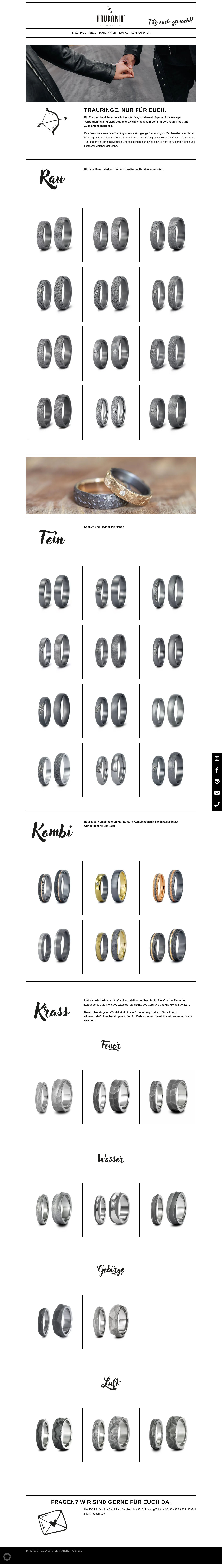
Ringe (92, 32)
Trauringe (79, 32)
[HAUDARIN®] (111, 16)
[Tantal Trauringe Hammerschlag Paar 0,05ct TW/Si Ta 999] (111, 353)
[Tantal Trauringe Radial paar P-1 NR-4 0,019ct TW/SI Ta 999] (111, 652)
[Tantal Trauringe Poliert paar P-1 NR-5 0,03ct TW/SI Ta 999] (111, 770)
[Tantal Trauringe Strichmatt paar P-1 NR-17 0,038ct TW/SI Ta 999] (111, 593)
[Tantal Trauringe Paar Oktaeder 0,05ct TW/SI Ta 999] (168, 235)
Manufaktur (107, 32)
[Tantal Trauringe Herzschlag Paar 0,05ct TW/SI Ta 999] (54, 353)
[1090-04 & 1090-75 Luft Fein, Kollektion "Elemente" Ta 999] (54, 1435)
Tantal (123, 32)
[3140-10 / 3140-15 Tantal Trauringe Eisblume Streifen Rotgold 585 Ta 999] (168, 888)
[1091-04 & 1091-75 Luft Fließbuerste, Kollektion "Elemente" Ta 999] (111, 1435)
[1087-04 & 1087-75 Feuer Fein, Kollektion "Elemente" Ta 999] (111, 1097)
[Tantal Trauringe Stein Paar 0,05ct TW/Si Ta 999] (168, 412)
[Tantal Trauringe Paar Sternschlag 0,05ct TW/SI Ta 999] (54, 235)
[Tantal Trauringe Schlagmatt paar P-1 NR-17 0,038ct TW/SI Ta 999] (54, 652)
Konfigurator (140, 32)
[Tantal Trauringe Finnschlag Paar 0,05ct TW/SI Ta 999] (168, 353)
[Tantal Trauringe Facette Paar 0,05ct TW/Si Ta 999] (54, 412)
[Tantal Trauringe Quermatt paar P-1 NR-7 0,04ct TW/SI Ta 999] (168, 652)
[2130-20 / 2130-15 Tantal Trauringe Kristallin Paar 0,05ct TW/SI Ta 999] (111, 294)
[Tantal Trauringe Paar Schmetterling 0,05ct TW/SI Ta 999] (111, 235)
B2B (80, 1551)
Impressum (32, 1551)
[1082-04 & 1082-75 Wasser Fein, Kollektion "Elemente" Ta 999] (168, 1210)
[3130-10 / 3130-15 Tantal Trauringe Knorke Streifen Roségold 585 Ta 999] (168, 947)
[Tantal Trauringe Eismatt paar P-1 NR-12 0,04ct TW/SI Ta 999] (168, 770)
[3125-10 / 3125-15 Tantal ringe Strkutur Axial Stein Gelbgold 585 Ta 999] (111, 947)
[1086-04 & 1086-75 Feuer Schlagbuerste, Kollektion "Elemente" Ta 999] (54, 1097)
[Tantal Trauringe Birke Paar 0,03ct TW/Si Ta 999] (111, 412)
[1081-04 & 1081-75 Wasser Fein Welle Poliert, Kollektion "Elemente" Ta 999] (111, 1210)
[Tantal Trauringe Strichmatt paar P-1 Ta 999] (54, 593)
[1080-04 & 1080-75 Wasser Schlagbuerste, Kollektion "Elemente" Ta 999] (54, 1210)
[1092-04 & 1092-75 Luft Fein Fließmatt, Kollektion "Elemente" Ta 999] (168, 1435)
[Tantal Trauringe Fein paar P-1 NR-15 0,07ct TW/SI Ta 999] (54, 711)
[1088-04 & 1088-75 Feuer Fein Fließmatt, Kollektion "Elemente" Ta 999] (168, 1097)
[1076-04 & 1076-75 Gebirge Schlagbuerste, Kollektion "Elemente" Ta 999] (111, 1322)
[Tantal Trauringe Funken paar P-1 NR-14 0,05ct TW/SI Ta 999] (54, 770)
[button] (7, 1557)
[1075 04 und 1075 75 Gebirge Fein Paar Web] (54, 1322)
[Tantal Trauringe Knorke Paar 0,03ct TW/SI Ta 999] (168, 294)
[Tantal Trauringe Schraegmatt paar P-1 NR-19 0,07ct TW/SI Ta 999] (168, 593)
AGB (74, 1551)
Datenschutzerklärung (55, 1551)
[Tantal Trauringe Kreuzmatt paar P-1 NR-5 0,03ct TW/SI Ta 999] (111, 711)
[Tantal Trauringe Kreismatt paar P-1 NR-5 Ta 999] (168, 711)
